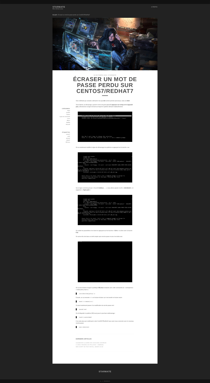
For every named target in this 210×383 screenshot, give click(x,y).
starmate (112, 75)
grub (69, 136)
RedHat (68, 122)
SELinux (68, 142)
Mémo (68, 120)
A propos (154, 7)
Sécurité (68, 124)
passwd (68, 138)
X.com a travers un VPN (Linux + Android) (90, 344)
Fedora (68, 114)
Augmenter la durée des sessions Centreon (91, 342)
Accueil (54, 15)
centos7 (68, 134)
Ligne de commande (65, 116)
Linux (68, 118)
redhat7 (68, 140)
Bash (68, 110)
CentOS (68, 112)
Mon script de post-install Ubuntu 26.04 (89, 346)
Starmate (58, 7)
